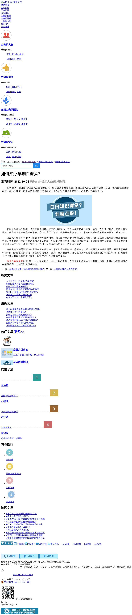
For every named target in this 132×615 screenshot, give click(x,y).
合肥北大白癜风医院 (10, 567)
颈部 (13, 92)
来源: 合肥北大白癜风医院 (47, 181)
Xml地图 (65, 544)
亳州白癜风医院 (62, 162)
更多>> (19, 331)
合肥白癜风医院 (9, 109)
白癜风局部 (6, 21)
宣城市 (17, 124)
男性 (21, 54)
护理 (19, 157)
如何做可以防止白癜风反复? (19, 297)
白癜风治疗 (6, 16)
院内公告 (5, 24)
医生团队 (5, 10)
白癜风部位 (7, 77)
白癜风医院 (6, 18)
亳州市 (24, 119)
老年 (13, 59)
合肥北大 (20, 544)
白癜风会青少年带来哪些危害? (20, 323)
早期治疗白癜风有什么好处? (19, 295)
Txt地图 (87, 544)
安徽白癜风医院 (46, 162)
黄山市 (17, 119)
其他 (19, 92)
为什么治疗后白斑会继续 (14, 361)
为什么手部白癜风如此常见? (19, 315)
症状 (14, 152)
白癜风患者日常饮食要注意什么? (21, 317)
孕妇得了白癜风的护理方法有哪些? (22, 320)
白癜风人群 (7, 44)
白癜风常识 (7, 142)
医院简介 (5, 8)
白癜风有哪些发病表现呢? (66, 269)
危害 (8, 157)
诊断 (8, 152)
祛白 (19, 152)
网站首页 (5, 5)
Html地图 (77, 544)
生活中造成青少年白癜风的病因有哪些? (27, 269)
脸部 (8, 87)
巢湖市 (24, 124)
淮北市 (9, 124)
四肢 (14, 87)
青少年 (15, 54)
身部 (8, 92)
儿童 (8, 54)
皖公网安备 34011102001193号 (17, 582)
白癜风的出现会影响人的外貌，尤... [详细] (22, 355)
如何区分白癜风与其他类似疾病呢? (22, 292)
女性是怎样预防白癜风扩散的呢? (21, 325)
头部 (19, 87)
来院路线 (5, 26)
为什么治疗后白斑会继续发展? (20, 281)
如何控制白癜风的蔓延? (17, 286)
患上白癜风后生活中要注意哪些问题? (23, 309)
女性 (8, 59)
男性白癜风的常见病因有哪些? (20, 284)
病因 (14, 157)
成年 (19, 59)
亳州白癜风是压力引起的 (14, 349)
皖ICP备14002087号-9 (23, 575)
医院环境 (5, 13)
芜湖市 (9, 119)
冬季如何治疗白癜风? (16, 312)
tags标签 (97, 544)
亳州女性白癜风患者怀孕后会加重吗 (22, 289)
